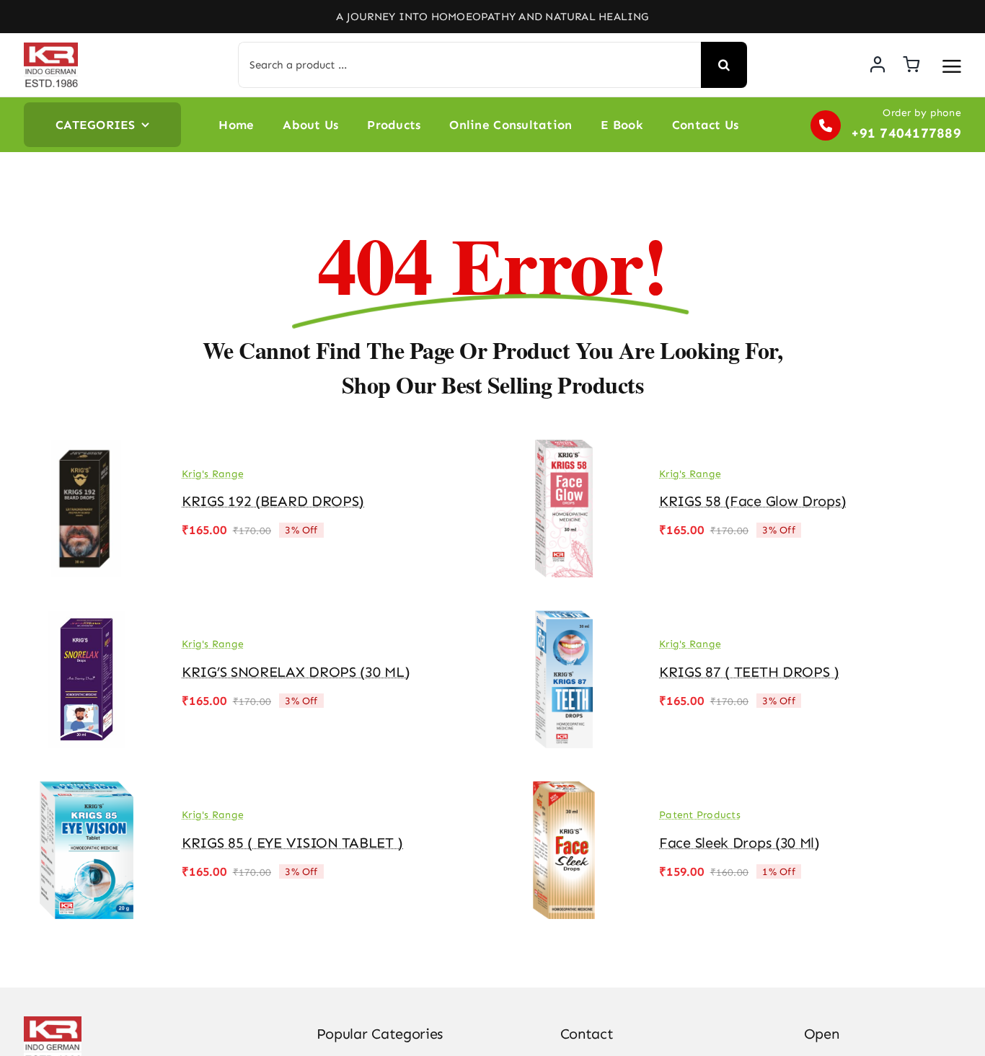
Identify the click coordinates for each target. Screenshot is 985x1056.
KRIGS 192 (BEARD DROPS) (273, 501)
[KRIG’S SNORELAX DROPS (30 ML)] (86, 620)
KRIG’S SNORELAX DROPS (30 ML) (296, 671)
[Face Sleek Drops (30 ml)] (564, 791)
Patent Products (700, 815)
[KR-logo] (51, 48)
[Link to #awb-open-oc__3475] (951, 66)
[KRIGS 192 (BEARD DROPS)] (86, 450)
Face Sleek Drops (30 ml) (739, 842)
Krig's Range (213, 474)
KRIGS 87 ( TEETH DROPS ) (749, 671)
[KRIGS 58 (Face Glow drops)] (564, 450)
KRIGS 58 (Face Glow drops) (752, 501)
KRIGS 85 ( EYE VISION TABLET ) (292, 842)
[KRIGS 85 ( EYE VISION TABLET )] (86, 791)
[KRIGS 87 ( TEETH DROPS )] (564, 620)
